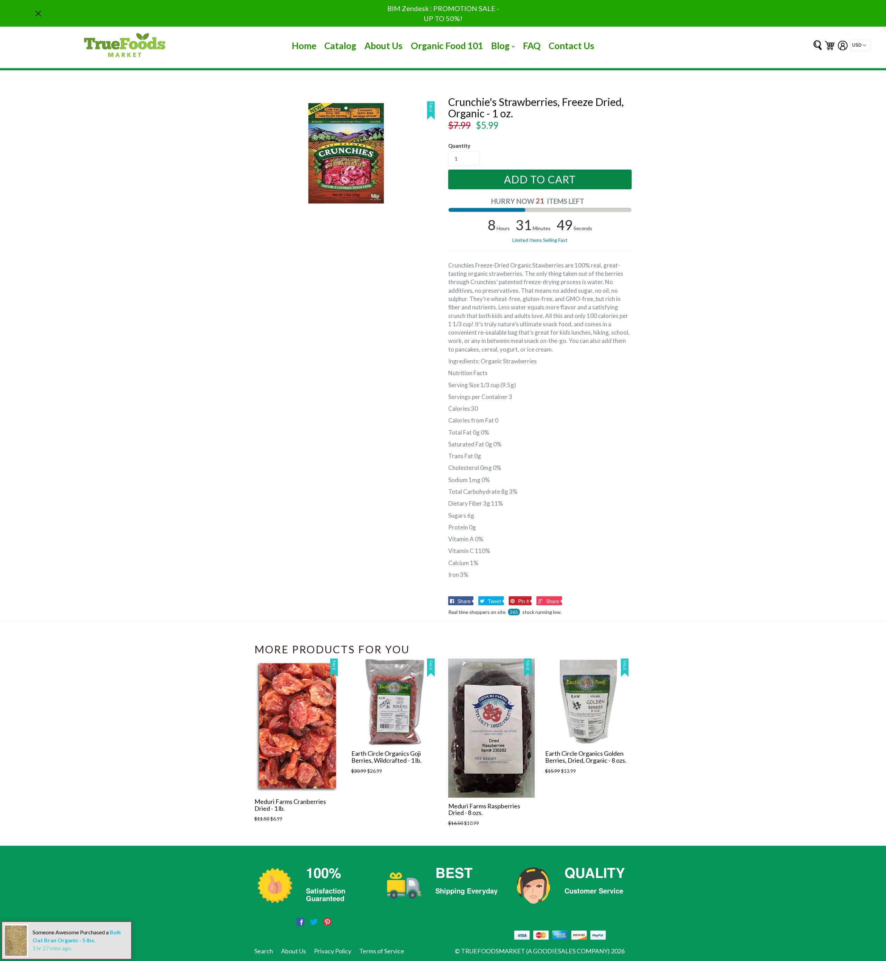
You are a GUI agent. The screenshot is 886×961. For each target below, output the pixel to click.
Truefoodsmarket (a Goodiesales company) (535, 951)
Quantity (459, 146)
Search (263, 951)
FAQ (532, 45)
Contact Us (571, 45)
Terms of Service (381, 951)
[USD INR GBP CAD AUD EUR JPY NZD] (860, 45)
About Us (383, 45)
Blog (504, 45)
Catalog (340, 45)
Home (304, 45)
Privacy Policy (332, 951)
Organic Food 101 (447, 45)
